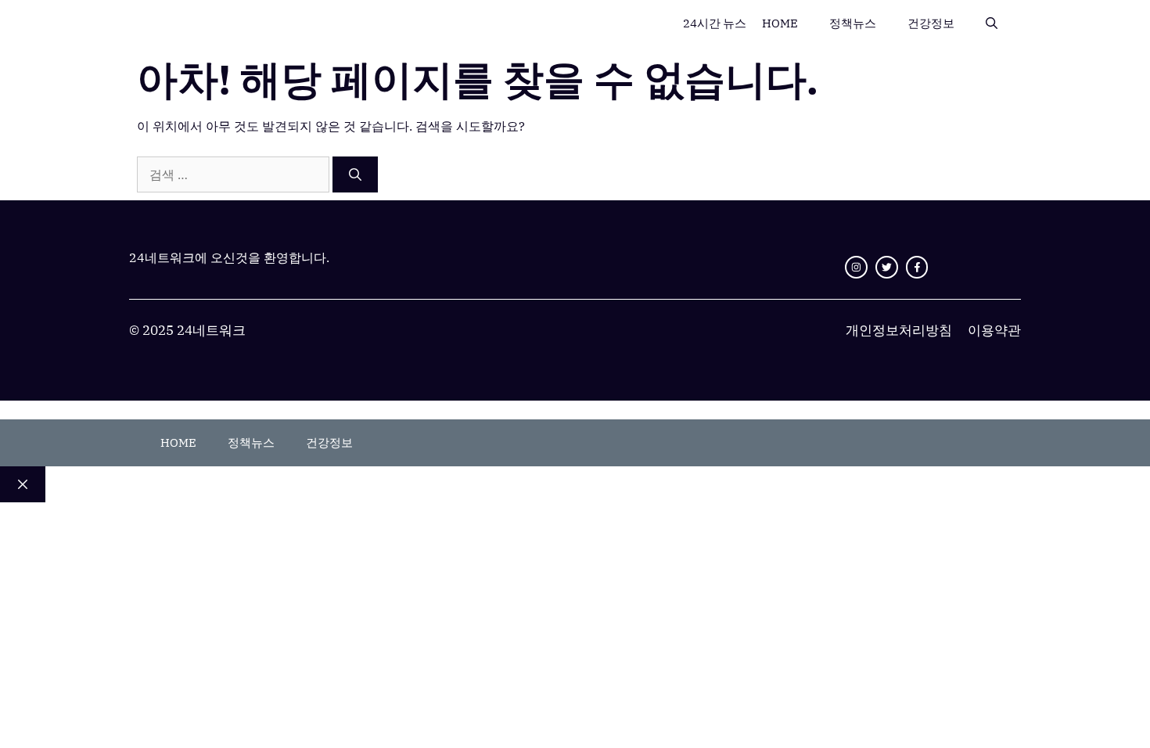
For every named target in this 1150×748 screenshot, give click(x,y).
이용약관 (994, 330)
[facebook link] (917, 267)
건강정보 (930, 23)
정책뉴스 (852, 23)
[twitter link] (886, 267)
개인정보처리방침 (899, 330)
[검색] (355, 174)
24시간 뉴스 (714, 23)
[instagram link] (856, 267)
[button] (991, 23)
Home (780, 23)
